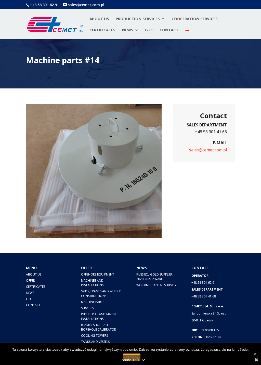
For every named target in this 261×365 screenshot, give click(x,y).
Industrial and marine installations (99, 316)
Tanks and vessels (95, 342)
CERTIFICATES (102, 30)
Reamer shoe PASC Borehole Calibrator (98, 327)
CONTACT (169, 30)
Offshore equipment (97, 274)
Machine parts (92, 302)
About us (99, 19)
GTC (149, 30)
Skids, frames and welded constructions (101, 293)
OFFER (30, 280)
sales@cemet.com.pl (208, 150)
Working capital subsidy (156, 285)
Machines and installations (92, 282)
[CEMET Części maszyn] (115, 236)
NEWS (127, 30)
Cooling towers (94, 335)
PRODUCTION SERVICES (138, 19)
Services (87, 308)
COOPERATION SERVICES (195, 19)
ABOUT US (33, 274)
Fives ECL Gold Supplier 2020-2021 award (154, 276)
